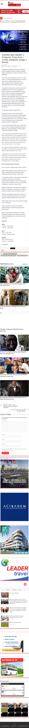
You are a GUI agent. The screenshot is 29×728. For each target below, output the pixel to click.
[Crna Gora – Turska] (14, 4)
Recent (2, 589)
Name (3, 434)
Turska (20, 65)
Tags (19, 589)
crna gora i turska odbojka (10, 253)
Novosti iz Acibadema (7, 18)
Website (3, 444)
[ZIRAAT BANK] (14, 11)
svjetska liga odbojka (22, 255)
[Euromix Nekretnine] (14, 539)
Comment (4, 420)
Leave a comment (6, 66)
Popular (8, 589)
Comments (14, 589)
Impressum (13, 726)
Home (2, 20)
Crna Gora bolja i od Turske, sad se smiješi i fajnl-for (18, 410)
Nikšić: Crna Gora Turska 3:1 (15, 622)
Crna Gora (12, 20)
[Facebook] (15, 724)
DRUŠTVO (7, 20)
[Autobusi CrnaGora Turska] (12, 667)
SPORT (17, 65)
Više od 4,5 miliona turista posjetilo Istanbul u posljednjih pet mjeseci (10, 405)
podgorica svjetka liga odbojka (8, 255)
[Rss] (13, 724)
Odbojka (13, 65)
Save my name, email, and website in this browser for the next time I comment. (14, 449)
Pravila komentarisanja (23, 726)
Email (3, 439)
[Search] (25, 584)
